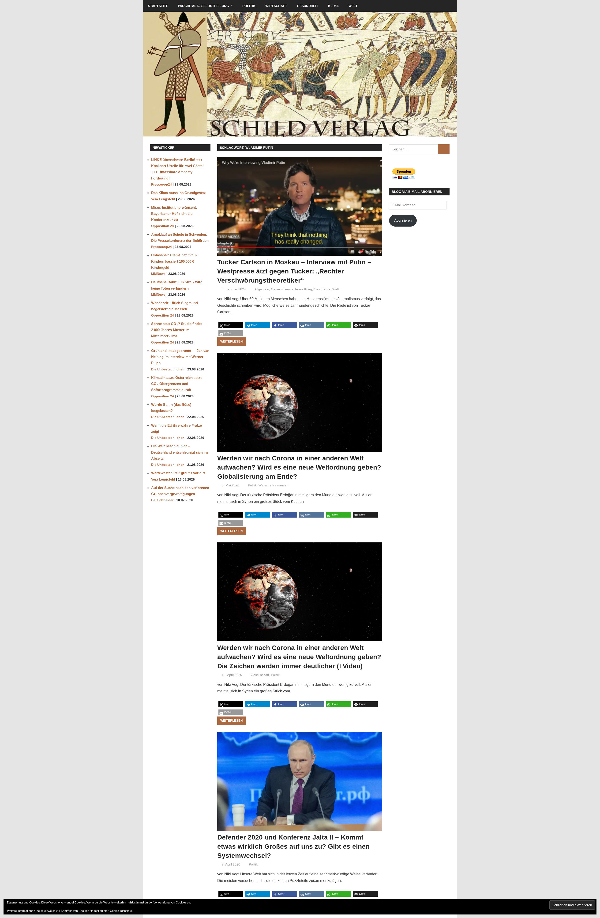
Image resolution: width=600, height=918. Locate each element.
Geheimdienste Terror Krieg (291, 289)
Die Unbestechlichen (167, 369)
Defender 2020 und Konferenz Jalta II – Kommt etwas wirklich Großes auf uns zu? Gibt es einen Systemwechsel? (293, 846)
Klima (333, 6)
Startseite (158, 6)
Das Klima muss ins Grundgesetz (178, 193)
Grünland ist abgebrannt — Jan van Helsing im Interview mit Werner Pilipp (180, 357)
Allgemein (262, 289)
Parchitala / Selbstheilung (203, 6)
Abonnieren (403, 220)
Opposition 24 (162, 226)
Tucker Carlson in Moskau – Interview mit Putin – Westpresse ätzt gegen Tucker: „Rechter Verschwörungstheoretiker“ (294, 271)
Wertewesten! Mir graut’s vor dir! (178, 473)
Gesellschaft (260, 675)
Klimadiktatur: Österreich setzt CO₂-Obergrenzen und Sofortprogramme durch (176, 384)
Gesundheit (307, 6)
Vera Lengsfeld (163, 199)
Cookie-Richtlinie (121, 911)
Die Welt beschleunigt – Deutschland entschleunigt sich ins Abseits (180, 452)
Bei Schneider (162, 500)
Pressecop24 (161, 184)
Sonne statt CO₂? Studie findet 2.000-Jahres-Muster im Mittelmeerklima (176, 330)
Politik (248, 6)
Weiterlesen (231, 341)
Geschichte (322, 289)
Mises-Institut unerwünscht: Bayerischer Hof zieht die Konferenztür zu (174, 213)
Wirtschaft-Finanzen (273, 485)
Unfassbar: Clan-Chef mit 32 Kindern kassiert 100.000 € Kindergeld (174, 261)
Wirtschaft (276, 6)
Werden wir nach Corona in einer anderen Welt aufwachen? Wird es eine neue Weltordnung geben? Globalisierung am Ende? (299, 467)
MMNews (158, 274)
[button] (230, 325)
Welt (353, 6)
